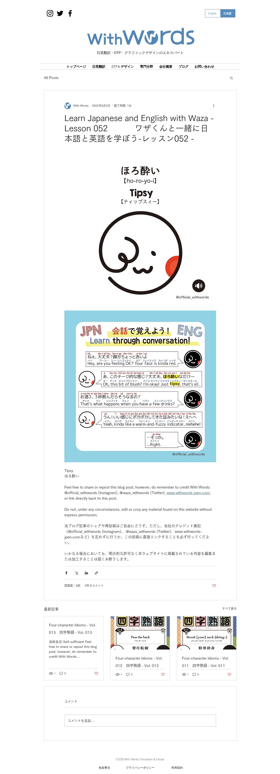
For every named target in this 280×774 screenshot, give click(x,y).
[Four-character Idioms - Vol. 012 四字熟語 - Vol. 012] (140, 633)
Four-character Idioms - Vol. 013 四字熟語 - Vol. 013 (72, 628)
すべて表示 (229, 608)
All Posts (51, 77)
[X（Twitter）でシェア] (76, 573)
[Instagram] (50, 13)
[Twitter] (60, 13)
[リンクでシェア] (96, 573)
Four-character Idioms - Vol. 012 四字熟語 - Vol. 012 (139, 661)
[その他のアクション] (213, 105)
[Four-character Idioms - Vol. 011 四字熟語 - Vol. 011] (206, 633)
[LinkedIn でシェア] (86, 573)
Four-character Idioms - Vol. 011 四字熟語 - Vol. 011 (205, 661)
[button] (231, 77)
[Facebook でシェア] (66, 573)
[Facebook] (70, 13)
